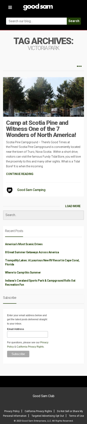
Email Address (15, 329)
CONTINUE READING (19, 174)
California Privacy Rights (30, 346)
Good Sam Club (43, 396)
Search (73, 21)
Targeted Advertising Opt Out (48, 415)
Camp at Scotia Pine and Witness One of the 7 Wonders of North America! (41, 128)
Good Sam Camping (31, 190)
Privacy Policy (12, 411)
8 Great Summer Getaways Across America (32, 252)
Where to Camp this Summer (23, 272)
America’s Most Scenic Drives (23, 244)
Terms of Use (76, 415)
